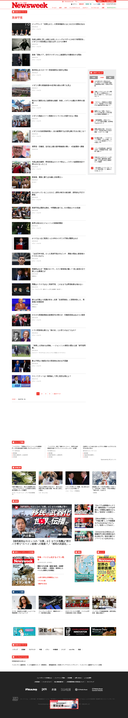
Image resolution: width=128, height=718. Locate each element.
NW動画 (55, 649)
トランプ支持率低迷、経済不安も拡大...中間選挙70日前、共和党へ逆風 (103, 150)
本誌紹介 (100, 1)
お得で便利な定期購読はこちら (48, 577)
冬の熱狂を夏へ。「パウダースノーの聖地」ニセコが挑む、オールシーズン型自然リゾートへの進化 (103, 140)
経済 (60, 7)
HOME (14, 399)
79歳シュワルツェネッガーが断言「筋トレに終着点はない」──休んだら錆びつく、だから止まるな (103, 94)
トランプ (15, 649)
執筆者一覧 (88, 4)
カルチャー (85, 7)
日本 (65, 7)
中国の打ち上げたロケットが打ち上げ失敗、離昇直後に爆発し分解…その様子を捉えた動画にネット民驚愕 (103, 160)
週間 (110, 77)
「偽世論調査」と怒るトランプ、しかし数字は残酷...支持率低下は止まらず (103, 121)
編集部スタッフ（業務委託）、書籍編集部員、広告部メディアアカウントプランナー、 (56, 665)
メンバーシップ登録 (59, 677)
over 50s (71, 649)
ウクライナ (32, 649)
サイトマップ (90, 681)
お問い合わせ (78, 677)
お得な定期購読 (110, 1)
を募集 (100, 665)
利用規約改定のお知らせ (18, 661)
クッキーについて (47, 681)
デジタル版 (41, 580)
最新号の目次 (42, 583)
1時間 (93, 77)
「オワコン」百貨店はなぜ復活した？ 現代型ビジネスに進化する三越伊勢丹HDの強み (103, 103)
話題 (103, 7)
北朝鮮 (23, 649)
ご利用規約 (37, 681)
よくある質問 (87, 677)
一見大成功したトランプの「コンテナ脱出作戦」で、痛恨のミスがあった (103, 169)
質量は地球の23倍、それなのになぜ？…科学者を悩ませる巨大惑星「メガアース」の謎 (103, 130)
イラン (47, 649)
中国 (40, 649)
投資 (79, 649)
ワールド (54, 7)
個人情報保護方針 (58, 681)
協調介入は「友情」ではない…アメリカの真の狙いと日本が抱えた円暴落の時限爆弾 (103, 112)
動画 (103, 4)
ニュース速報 (96, 4)
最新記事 (81, 4)
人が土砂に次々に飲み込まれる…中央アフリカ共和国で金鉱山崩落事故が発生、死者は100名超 (103, 83)
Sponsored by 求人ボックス (108, 459)
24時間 (102, 77)
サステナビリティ (111, 7)
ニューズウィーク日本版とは (44, 677)
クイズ (63, 649)
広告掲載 (69, 677)
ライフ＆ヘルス (95, 7)
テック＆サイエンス (75, 7)
